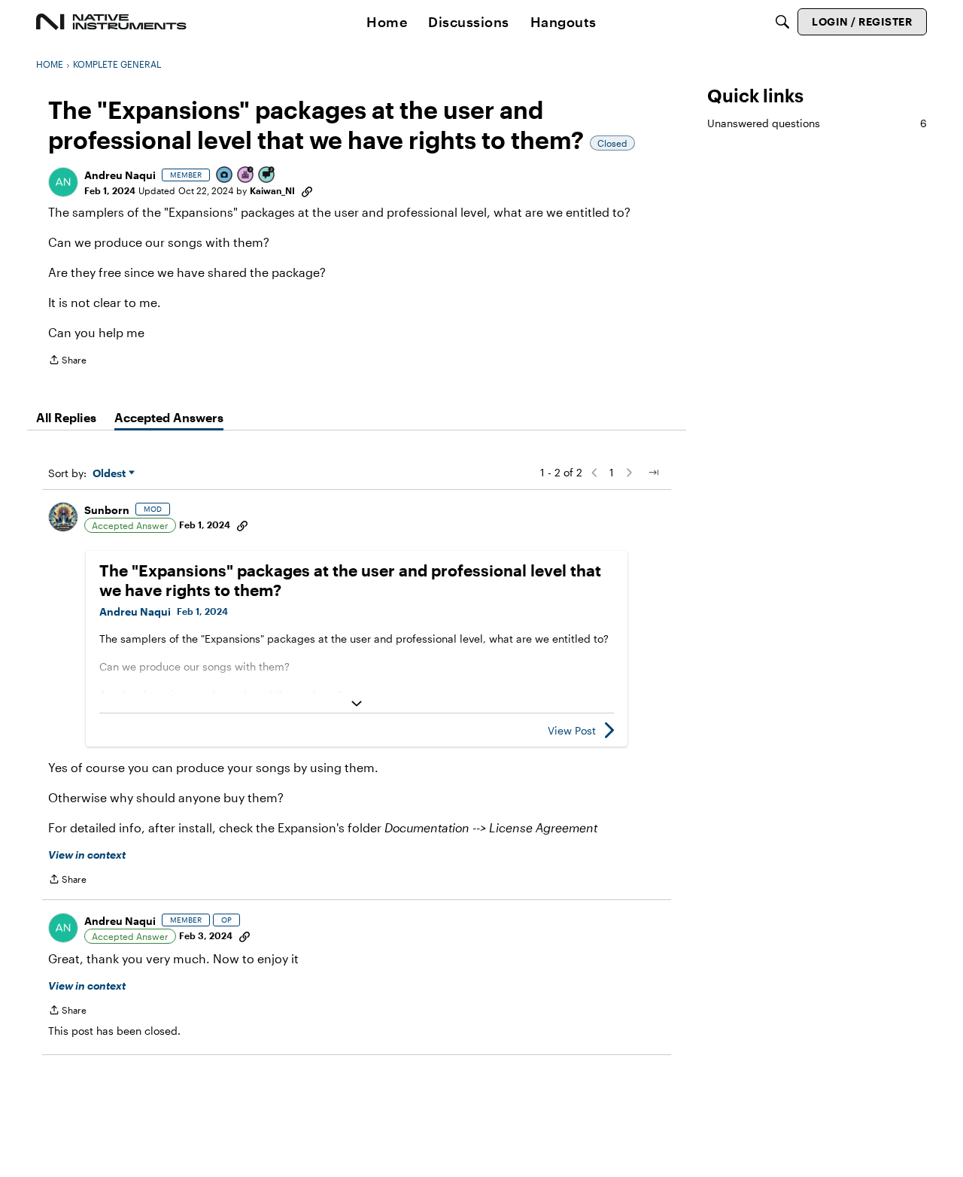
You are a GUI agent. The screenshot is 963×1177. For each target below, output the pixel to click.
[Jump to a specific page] (653, 473)
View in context (87, 854)
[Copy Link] (307, 190)
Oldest (111, 474)
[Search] (782, 21)
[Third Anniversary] (246, 176)
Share (67, 361)
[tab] (66, 417)
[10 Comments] (267, 176)
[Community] (111, 22)
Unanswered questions (817, 123)
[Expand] (356, 704)
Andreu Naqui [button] (120, 175)
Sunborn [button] (106, 509)
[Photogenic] (225, 176)
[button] (63, 182)
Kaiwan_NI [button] (272, 190)
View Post (572, 730)
